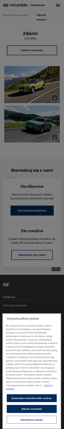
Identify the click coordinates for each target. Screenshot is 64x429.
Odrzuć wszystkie (32, 408)
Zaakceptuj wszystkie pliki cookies (32, 398)
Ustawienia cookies (31, 419)
